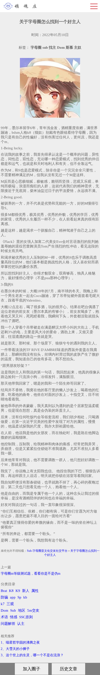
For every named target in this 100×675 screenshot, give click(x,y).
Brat (4, 591)
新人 (25, 591)
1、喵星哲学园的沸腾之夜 (20, 642)
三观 (10, 604)
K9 (18, 591)
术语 (4, 617)
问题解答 (8, 624)
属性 (35, 591)
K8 (11, 591)
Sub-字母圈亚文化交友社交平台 (47, 550)
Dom (4, 610)
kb (25, 597)
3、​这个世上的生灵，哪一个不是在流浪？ (32, 655)
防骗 (4, 597)
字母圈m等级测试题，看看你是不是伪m (30, 573)
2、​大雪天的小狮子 (15, 649)
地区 (21, 610)
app (13, 597)
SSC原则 (26, 617)
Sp (19, 597)
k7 (3, 604)
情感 (13, 617)
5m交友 (33, 610)
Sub (13, 610)
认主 (21, 624)
